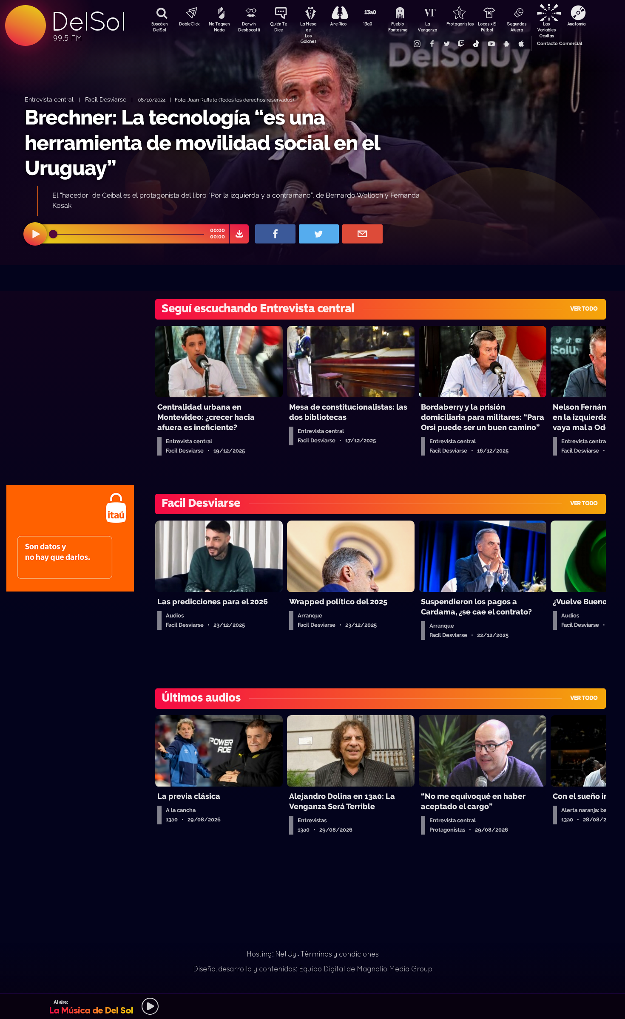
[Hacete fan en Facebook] (431, 43)
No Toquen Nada (219, 26)
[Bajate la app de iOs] (520, 43)
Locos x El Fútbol (487, 26)
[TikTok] (476, 43)
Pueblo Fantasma (397, 26)
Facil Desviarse (105, 99)
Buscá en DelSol (159, 26)
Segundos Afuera (516, 26)
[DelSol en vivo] (312, 1006)
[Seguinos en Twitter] (446, 43)
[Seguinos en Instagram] (416, 43)
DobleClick (189, 23)
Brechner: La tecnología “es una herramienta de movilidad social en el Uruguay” (202, 142)
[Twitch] (461, 43)
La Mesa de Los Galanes (308, 27)
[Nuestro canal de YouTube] (491, 43)
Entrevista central (49, 99)
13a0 (367, 23)
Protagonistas (457, 23)
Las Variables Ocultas (546, 27)
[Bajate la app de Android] (506, 43)
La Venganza (427, 26)
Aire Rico (338, 23)
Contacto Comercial (559, 43)
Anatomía (576, 23)
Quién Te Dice (278, 26)
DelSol (88, 21)
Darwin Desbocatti (248, 26)
